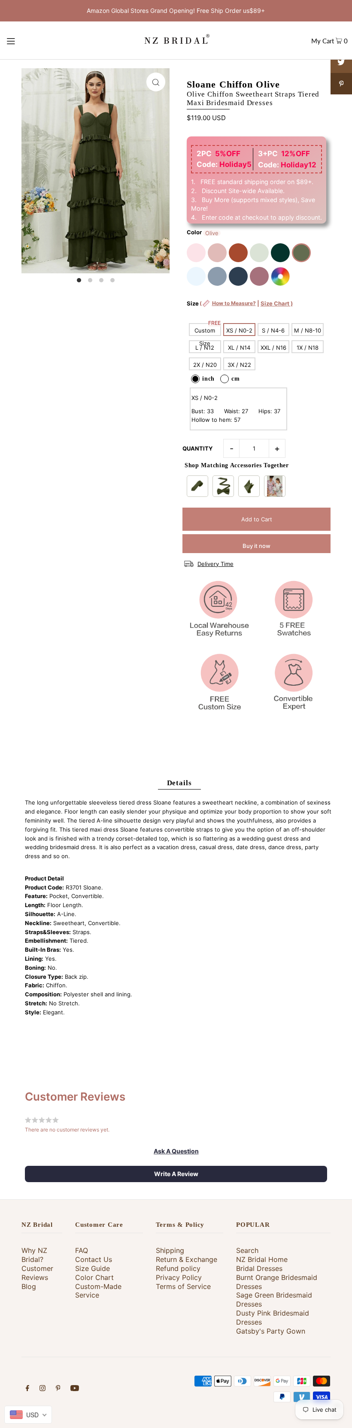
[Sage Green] (259, 252)
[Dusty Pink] (217, 252)
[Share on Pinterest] (341, 83)
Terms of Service (183, 1286)
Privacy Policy (179, 1277)
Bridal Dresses (259, 1268)
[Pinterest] (58, 1389)
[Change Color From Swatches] (280, 276)
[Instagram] (42, 1389)
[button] (176, 1151)
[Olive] (301, 252)
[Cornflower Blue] (196, 276)
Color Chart (94, 1277)
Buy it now (256, 545)
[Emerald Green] (280, 252)
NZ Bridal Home (262, 1259)
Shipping (170, 1250)
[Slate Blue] (217, 276)
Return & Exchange (186, 1259)
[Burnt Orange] (238, 252)
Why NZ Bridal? (34, 1255)
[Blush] (196, 252)
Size (240, 308)
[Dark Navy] (238, 276)
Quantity (197, 448)
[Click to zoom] (155, 82)
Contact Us (93, 1259)
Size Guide (92, 1268)
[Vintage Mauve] (259, 276)
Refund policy (178, 1268)
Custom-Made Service (98, 1291)
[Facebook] (27, 1389)
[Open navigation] (28, 40)
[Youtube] (74, 1389)
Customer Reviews (37, 1273)
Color (194, 232)
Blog (28, 1286)
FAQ (81, 1250)
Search (247, 1250)
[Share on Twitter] (341, 62)
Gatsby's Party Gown (270, 1331)
